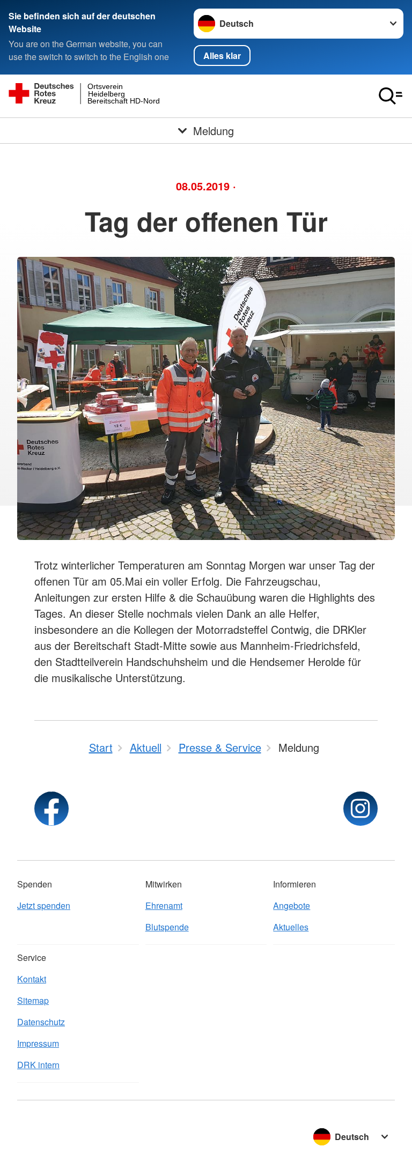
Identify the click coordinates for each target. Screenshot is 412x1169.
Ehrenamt (163, 905)
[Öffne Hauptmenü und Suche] (390, 96)
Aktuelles (290, 927)
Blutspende (167, 927)
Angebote (291, 905)
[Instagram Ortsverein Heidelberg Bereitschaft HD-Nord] (360, 808)
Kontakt (31, 979)
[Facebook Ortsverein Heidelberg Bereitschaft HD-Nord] (51, 808)
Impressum (38, 1043)
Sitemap (33, 1000)
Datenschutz (41, 1022)
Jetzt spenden (43, 905)
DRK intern (38, 1065)
